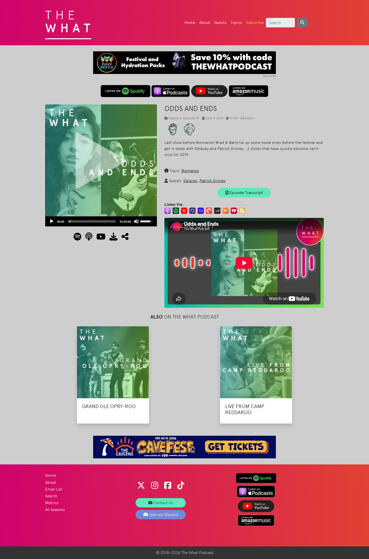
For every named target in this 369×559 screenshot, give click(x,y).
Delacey (190, 180)
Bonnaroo (190, 170)
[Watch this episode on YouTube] (98, 238)
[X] (141, 485)
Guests (220, 22)
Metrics (51, 502)
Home (189, 22)
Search (51, 496)
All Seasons (55, 509)
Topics (236, 22)
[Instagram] (155, 485)
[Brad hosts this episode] (172, 129)
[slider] (92, 221)
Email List (53, 489)
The (69, 20)
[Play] (51, 221)
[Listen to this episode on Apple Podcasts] (86, 238)
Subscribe (255, 22)
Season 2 (174, 118)
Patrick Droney (213, 180)
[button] (123, 238)
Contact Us (162, 502)
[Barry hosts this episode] (189, 129)
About (204, 22)
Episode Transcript (245, 192)
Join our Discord (163, 514)
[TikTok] (181, 485)
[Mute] (136, 221)
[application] (101, 221)
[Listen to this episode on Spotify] (77, 238)
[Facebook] (168, 485)
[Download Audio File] (111, 238)
